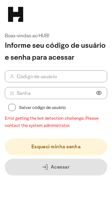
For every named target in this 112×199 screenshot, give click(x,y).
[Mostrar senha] (98, 93)
